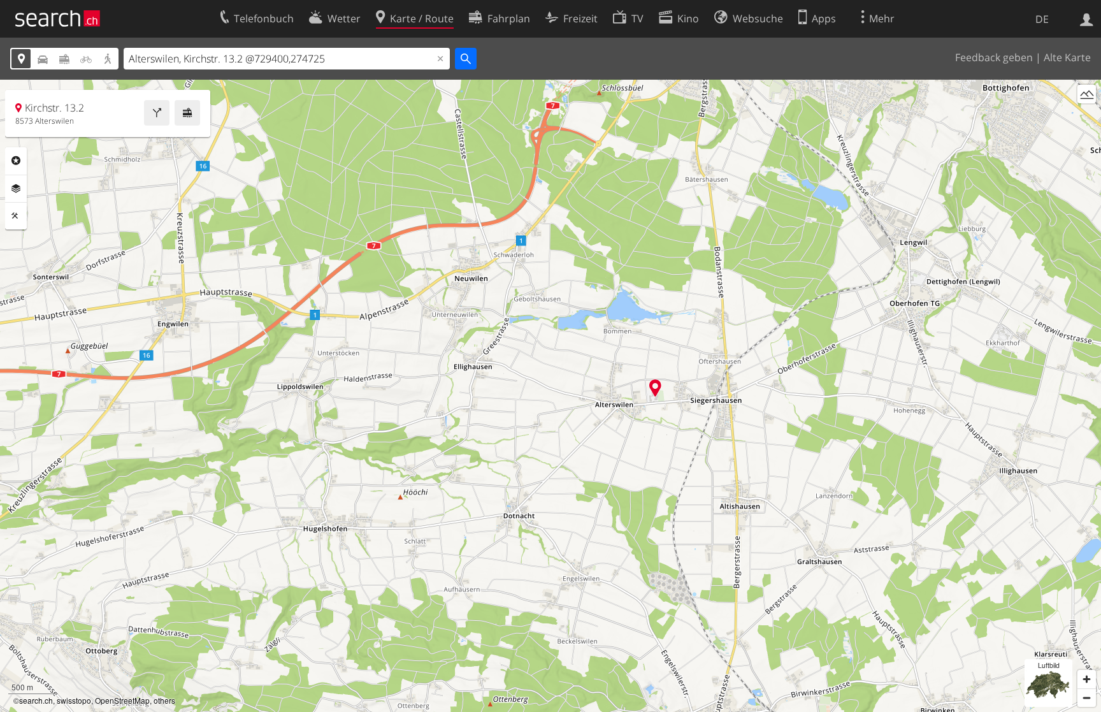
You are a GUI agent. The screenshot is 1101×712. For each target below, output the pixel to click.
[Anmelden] (1086, 18)
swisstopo (74, 700)
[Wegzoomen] (1086, 697)
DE (1042, 19)
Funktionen (16, 216)
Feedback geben (994, 57)
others (164, 700)
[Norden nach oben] (1086, 117)
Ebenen (16, 188)
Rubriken (16, 160)
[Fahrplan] (187, 113)
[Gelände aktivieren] (1086, 94)
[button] (655, 388)
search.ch (36, 700)
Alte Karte (1067, 57)
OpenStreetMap (122, 700)
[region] (550, 396)
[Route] (156, 113)
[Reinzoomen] (1086, 679)
